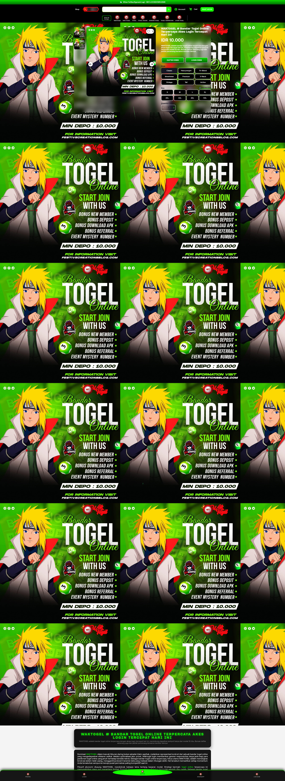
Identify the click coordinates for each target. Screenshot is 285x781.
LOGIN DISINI (196, 60)
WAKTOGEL (91, 754)
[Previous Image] (91, 64)
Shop (77, 9)
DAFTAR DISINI (173, 60)
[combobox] (134, 9)
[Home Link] (90, 9)
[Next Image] (152, 64)
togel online (187, 767)
